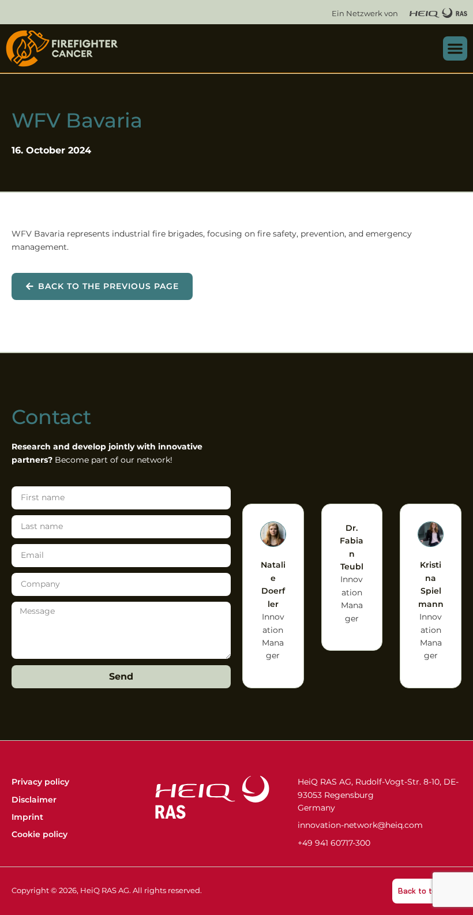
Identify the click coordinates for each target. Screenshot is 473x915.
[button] (455, 48)
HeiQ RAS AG (104, 890)
